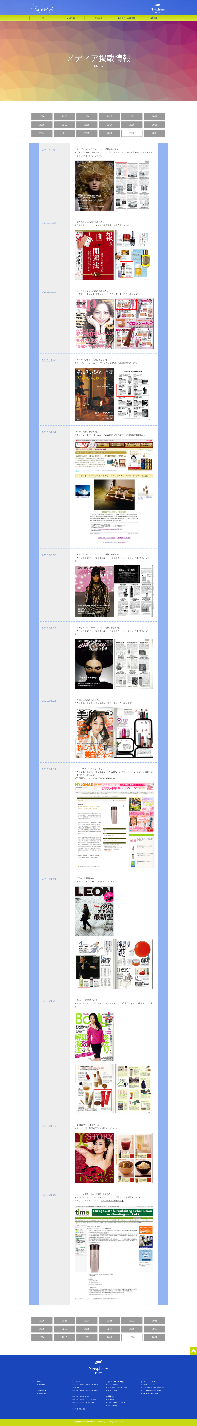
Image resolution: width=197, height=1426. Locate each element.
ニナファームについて (116, 1384)
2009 (154, 133)
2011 (109, 133)
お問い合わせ (112, 1405)
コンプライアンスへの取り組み (153, 1387)
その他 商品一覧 (79, 1409)
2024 (87, 116)
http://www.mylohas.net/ (105, 778)
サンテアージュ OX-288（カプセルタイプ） (85, 1386)
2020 (42, 125)
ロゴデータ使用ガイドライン (152, 1390)
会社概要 (111, 1399)
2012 (87, 133)
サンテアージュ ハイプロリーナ (84, 1400)
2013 (64, 133)
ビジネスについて (148, 1384)
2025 (64, 116)
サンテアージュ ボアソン (82, 1396)
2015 (154, 125)
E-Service (71, 18)
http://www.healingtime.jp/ (112, 1200)
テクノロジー (112, 1390)
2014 (42, 133)
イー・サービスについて (47, 1393)
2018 (87, 125)
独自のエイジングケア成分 (117, 1387)
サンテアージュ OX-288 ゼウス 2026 (84, 1404)
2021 (154, 116)
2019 (64, 125)
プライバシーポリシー (150, 1393)
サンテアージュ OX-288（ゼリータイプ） (85, 1392)
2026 (42, 116)
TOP (43, 18)
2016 (132, 125)
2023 (109, 116)
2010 (132, 133)
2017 (109, 125)
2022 (132, 116)
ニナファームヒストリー (116, 1402)
